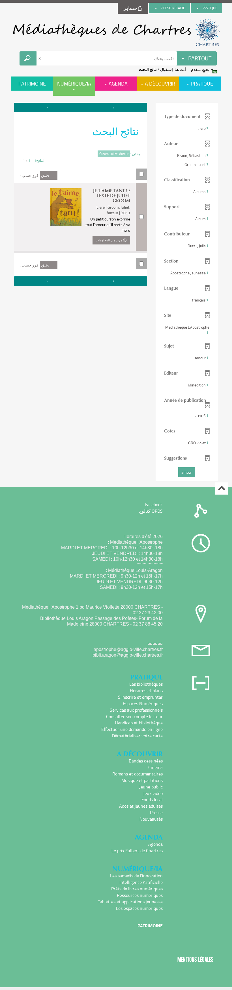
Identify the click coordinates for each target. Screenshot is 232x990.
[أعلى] (221, 488)
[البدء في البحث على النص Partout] (28, 58)
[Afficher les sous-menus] (197, 8)
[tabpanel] (116, 292)
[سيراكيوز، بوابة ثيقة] (116, 32)
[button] (186, 128)
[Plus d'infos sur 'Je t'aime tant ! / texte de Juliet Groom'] (65, 207)
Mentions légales (195, 959)
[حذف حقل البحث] (40, 58)
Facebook (154, 504)
